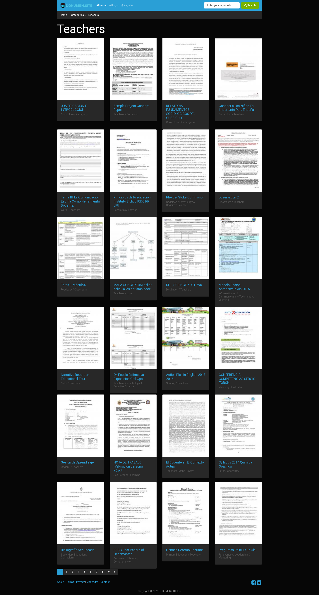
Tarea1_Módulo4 (73, 285)
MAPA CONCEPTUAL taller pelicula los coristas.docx (133, 287)
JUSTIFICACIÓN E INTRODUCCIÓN (74, 108)
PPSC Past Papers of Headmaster (129, 552)
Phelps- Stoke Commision (185, 197)
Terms (70, 581)
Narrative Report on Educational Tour (75, 377)
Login (115, 5)
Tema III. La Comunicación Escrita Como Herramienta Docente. (80, 201)
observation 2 (229, 197)
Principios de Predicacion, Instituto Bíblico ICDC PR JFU (132, 201)
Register (128, 5)
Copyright (92, 581)
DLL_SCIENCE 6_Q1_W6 (184, 285)
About (60, 581)
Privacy (80, 581)
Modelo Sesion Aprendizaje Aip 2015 (234, 287)
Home (103, 5)
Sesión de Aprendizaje (77, 462)
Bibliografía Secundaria (77, 550)
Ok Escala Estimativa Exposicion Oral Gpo (129, 377)
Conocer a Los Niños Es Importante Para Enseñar (237, 108)
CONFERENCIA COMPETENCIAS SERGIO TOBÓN (237, 379)
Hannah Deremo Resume (184, 550)
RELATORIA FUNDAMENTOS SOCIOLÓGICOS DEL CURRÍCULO (180, 112)
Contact (105, 581)
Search (251, 5)
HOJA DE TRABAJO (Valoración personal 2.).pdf (128, 466)
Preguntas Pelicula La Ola (237, 550)
